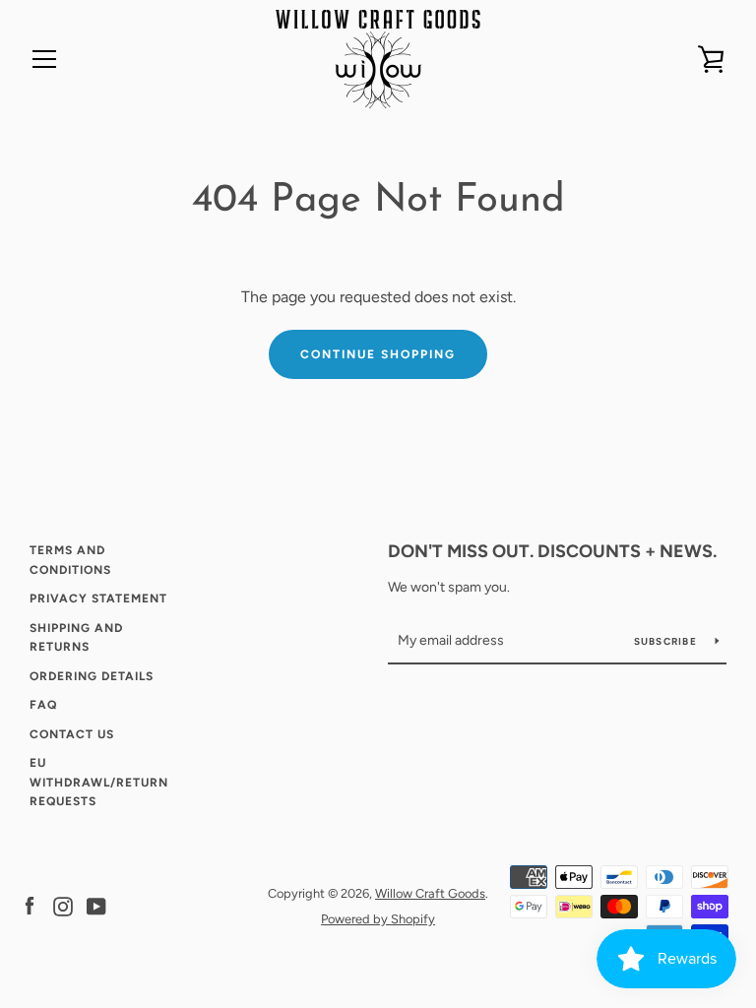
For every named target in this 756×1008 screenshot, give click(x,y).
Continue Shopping (378, 354)
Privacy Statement (98, 598)
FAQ (43, 705)
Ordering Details (92, 676)
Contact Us (72, 734)
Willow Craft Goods (430, 893)
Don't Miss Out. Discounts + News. (552, 551)
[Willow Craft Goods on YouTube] (96, 905)
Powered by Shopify (378, 919)
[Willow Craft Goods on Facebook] (29, 905)
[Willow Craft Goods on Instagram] (63, 905)
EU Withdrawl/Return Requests (99, 782)
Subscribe (667, 641)
